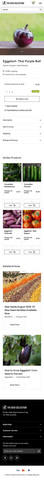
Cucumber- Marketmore (9, 185)
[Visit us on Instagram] (11, 458)
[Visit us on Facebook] (5, 458)
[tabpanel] (22, 34)
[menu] (40, 9)
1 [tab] (22, 51)
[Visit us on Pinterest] (17, 458)
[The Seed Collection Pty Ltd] (13, 3)
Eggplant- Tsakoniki (8, 232)
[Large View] (22, 34)
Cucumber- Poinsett (28, 185)
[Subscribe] (38, 451)
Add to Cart (23, 99)
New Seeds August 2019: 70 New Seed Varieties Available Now (21, 310)
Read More (14, 324)
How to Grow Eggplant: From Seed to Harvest (21, 371)
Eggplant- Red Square (30, 232)
